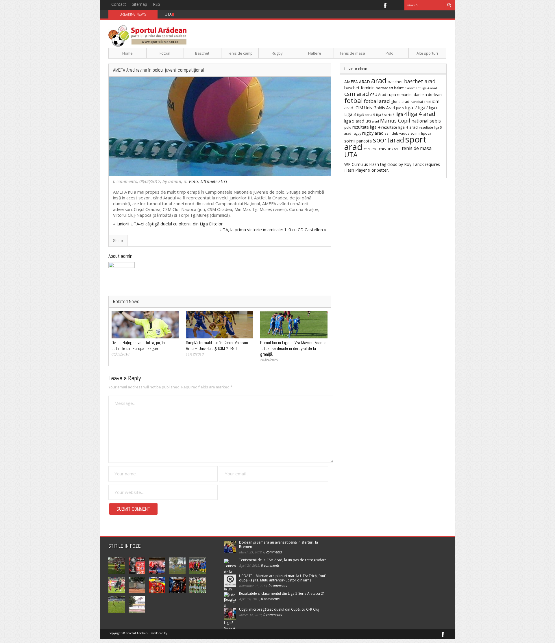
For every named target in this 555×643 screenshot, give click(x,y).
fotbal (353, 100)
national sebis (426, 121)
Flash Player (355, 170)
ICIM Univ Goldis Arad (374, 107)
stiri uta (370, 149)
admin (174, 181)
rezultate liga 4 (366, 127)
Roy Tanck (414, 164)
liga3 (433, 107)
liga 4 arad (421, 114)
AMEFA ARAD (357, 81)
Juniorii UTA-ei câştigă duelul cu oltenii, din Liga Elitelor (169, 224)
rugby (356, 133)
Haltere (314, 53)
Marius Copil (395, 120)
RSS (156, 4)
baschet (395, 81)
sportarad (388, 139)
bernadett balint (390, 87)
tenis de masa (417, 148)
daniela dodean (428, 94)
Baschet (202, 53)
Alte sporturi (427, 53)
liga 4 (401, 114)
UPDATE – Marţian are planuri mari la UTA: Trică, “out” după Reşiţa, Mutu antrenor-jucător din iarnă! (282, 578)
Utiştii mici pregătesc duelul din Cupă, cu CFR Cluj (279, 609)
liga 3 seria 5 (385, 115)
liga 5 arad (354, 121)
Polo (389, 53)
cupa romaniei (399, 94)
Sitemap (139, 4)
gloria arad (400, 101)
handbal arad (420, 102)
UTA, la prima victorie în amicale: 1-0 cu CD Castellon (271, 229)
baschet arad (420, 81)
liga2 (423, 107)
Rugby (277, 53)
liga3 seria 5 (366, 114)
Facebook (385, 5)
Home (127, 53)
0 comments (125, 181)
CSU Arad (378, 94)
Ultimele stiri (213, 181)
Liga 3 (350, 114)
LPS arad (372, 121)
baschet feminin (359, 87)
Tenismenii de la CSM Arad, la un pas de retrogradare (283, 559)
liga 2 (411, 107)
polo (347, 127)
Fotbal (165, 53)
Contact (118, 4)
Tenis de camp (240, 53)
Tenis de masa (352, 53)
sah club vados (397, 133)
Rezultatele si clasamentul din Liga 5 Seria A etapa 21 (282, 593)
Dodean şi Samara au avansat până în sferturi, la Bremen (278, 544)
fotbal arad (377, 101)
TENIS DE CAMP (389, 149)
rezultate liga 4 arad (399, 127)
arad (378, 80)
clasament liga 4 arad (421, 88)
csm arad (356, 94)
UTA (351, 154)
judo (400, 107)
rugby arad (373, 133)
